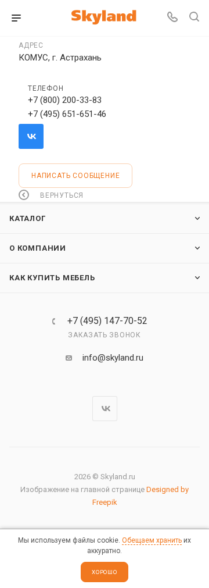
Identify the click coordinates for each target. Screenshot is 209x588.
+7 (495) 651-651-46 (67, 114)
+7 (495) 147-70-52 (107, 321)
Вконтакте (31, 136)
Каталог (27, 218)
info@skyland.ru (112, 357)
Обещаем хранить (152, 540)
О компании (37, 248)
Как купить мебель (52, 277)
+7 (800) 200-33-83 (65, 100)
